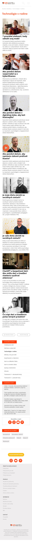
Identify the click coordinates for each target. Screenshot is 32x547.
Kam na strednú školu (10, 364)
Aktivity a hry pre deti (10, 355)
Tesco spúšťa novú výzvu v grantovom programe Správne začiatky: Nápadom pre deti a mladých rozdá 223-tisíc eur (15, 394)
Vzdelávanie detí (9, 345)
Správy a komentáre (10, 368)
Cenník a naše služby (8, 503)
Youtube (16, 462)
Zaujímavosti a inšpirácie (11, 358)
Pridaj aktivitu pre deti (8, 470)
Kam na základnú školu (10, 361)
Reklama (5, 499)
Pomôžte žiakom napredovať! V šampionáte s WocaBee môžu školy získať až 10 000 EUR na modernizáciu (16, 400)
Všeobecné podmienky (8, 481)
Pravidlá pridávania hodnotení (10, 486)
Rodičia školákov (6, 9)
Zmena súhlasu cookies (8, 493)
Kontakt (5, 506)
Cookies (5, 490)
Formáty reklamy (7, 508)
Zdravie (6, 371)
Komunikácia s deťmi (17, 434)
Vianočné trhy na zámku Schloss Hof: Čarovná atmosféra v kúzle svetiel (14, 406)
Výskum (25, 438)
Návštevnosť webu (7, 501)
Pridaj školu (5, 468)
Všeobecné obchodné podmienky (11, 484)
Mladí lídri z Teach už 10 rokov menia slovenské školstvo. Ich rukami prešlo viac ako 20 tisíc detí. (15, 412)
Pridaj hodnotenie (7, 475)
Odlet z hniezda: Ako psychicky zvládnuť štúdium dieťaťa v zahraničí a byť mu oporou (15, 387)
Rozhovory (5, 441)
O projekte (5, 517)
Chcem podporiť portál (16, 454)
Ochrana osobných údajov (9, 488)
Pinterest (20, 462)
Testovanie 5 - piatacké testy (12, 378)
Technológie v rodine (18, 9)
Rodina (18, 438)
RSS (4, 510)
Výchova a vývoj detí (10, 348)
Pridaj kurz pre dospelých (9, 473)
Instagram (11, 462)
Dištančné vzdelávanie (8, 438)
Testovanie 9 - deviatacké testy (13, 374)
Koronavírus (6, 434)
